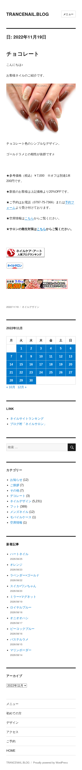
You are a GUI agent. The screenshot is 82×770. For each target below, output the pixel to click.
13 (70, 356)
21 (11, 372)
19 (61, 364)
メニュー (68, 14)
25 (51, 372)
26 (61, 372)
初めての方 (14, 713)
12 (61, 356)
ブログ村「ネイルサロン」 (28, 424)
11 (50, 356)
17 (41, 364)
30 (31, 380)
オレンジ (16, 564)
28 (11, 380)
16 (31, 364)
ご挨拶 (14, 485)
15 (21, 364)
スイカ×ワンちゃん (23, 586)
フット (14, 506)
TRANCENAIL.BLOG (27, 14)
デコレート (17, 495)
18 (51, 364)
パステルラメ (19, 639)
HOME (10, 750)
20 (70, 364)
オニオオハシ (19, 618)
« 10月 (10, 387)
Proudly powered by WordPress (50, 762)
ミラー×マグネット (23, 596)
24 (41, 372)
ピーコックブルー (22, 628)
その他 (14, 490)
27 (70, 372)
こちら (29, 218)
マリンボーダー (20, 650)
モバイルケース (20, 517)
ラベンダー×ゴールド (24, 575)
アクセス (12, 732)
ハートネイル (19, 554)
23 (31, 372)
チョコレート (22, 53)
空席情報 (16, 522)
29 (21, 380)
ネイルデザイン (30, 307)
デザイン (12, 722)
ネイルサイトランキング (27, 418)
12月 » (22, 387)
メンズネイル (19, 511)
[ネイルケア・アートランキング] (41, 252)
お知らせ (16, 479)
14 (11, 364)
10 (41, 356)
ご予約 (10, 741)
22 (21, 372)
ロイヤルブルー (20, 607)
